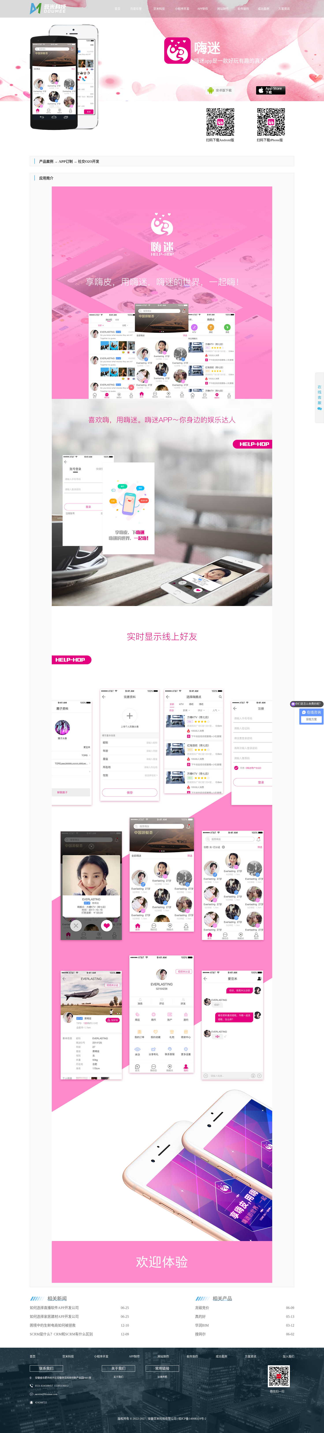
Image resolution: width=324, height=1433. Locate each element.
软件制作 (243, 8)
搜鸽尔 (200, 1334)
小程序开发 (182, 8)
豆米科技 (159, 8)
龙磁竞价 (202, 1308)
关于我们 (118, 1377)
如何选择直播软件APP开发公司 (54, 1308)
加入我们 (288, 1356)
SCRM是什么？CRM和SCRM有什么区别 (61, 1334)
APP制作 (202, 8)
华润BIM (202, 1325)
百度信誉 (136, 8)
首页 (117, 8)
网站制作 (223, 8)
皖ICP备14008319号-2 (192, 1418)
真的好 (200, 1316)
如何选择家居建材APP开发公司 (54, 1316)
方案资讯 (284, 8)
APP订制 (66, 161)
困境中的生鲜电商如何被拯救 (53, 1325)
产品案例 (46, 161)
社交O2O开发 (88, 161)
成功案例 (263, 8)
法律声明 (162, 1377)
